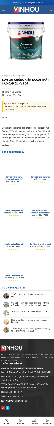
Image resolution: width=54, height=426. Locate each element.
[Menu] (3, 9)
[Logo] (27, 9)
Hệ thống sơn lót (19, 76)
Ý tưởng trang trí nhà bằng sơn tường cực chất (29, 318)
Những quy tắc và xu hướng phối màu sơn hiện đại (29, 344)
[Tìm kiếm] (50, 9)
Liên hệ (11, 109)
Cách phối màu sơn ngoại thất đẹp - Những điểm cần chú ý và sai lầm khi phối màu (30, 327)
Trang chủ (6, 76)
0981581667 (42, 106)
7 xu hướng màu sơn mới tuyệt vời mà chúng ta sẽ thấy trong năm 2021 (30, 353)
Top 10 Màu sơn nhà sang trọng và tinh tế (29, 334)
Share (4, 117)
